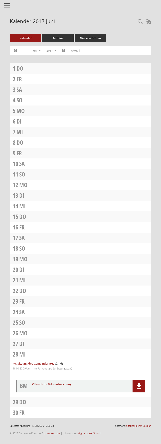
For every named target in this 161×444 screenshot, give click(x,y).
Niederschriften (90, 38)
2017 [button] (50, 50)
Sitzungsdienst (138, 426)
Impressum (53, 433)
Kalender (26, 38)
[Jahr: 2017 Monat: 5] (15, 50)
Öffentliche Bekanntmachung (51, 384)
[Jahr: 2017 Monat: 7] (63, 50)
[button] (139, 386)
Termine (58, 38)
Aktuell (75, 50)
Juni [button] (35, 50)
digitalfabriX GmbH (89, 433)
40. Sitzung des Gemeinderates (33, 363)
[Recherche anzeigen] (140, 21)
